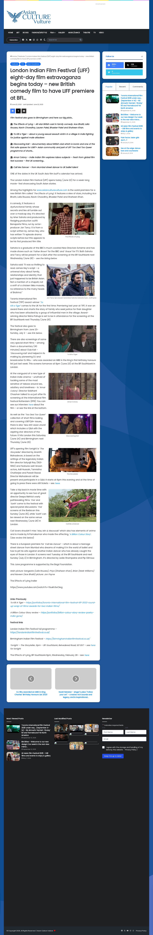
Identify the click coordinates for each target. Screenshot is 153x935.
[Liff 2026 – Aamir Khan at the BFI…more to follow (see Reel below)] (61, 746)
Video (101, 32)
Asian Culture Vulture (45, 931)
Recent (122, 86)
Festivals (21, 56)
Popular (109, 86)
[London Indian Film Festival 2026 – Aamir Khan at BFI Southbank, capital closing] (92, 831)
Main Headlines (33, 64)
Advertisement (100, 4)
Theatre (86, 32)
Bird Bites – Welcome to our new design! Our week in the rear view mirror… (131, 117)
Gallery (61, 32)
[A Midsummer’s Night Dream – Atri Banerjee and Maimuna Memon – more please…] (76, 746)
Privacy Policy (130, 750)
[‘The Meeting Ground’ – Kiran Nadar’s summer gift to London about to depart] (92, 728)
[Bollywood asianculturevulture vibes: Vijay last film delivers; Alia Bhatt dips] (76, 737)
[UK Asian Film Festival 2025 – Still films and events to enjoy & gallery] (112, 129)
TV (94, 32)
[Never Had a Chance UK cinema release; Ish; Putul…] (61, 737)
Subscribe (14, 40)
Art (17, 32)
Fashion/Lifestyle (39, 32)
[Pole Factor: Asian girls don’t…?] (112, 140)
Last (126, 728)
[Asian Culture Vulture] (29, 17)
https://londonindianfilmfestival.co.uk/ (30, 632)
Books (26, 32)
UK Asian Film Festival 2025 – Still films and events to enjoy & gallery (132, 128)
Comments (138, 86)
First (103, 728)
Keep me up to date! (113, 756)
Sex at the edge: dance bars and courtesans (130, 149)
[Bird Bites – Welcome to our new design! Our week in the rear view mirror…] (112, 117)
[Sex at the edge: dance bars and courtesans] (112, 151)
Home (10, 32)
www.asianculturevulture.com (52, 190)
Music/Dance (74, 32)
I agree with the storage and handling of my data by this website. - (124, 748)
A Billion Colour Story (80, 534)
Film (52, 32)
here (30, 404)
